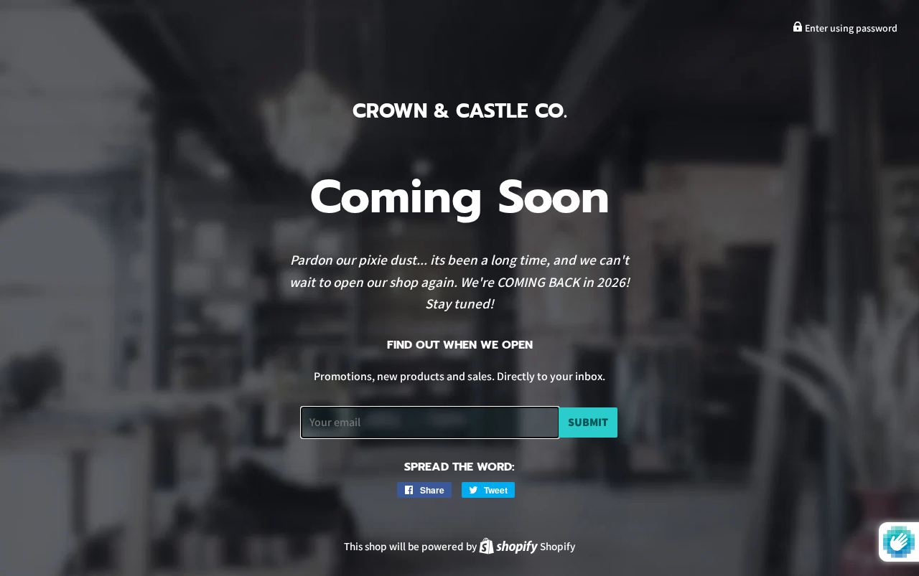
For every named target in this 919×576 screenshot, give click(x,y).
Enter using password (850, 28)
